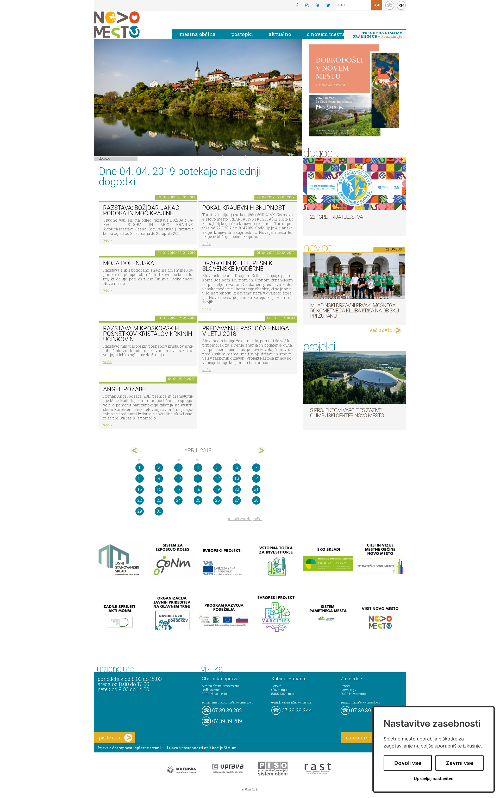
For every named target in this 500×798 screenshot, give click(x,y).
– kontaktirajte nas (377, 35)
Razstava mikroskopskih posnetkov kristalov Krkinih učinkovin (147, 334)
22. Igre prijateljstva (336, 217)
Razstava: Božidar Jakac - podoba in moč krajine (143, 210)
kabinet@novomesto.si (297, 702)
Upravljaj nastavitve (434, 778)
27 (236, 500)
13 (236, 478)
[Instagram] (307, 5)
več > (107, 240)
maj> (261, 451)
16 (159, 489)
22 (139, 500)
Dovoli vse (407, 763)
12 (217, 478)
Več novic (380, 330)
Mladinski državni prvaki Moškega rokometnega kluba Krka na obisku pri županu (354, 310)
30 (159, 511)
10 (178, 478)
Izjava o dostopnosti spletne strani (129, 747)
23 (159, 500)
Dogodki (104, 158)
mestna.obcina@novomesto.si (232, 702)
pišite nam (110, 737)
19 (217, 489)
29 (139, 511)
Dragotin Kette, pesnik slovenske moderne (237, 266)
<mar (135, 451)
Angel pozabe (124, 389)
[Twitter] (328, 5)
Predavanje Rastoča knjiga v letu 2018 (245, 331)
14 (256, 478)
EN (401, 5)
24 (178, 500)
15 (139, 489)
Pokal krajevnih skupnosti (244, 207)
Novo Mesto (129, 24)
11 (198, 478)
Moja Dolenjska (128, 263)
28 (256, 500)
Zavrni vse (459, 763)
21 (256, 489)
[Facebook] (297, 5)
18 (198, 489)
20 (236, 489)
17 (178, 489)
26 (217, 500)
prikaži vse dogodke (244, 518)
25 (198, 500)
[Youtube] (317, 5)
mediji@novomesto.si (365, 702)
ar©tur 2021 (250, 789)
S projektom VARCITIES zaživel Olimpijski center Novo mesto (347, 413)
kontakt (389, 5)
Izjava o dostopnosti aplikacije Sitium (202, 747)
